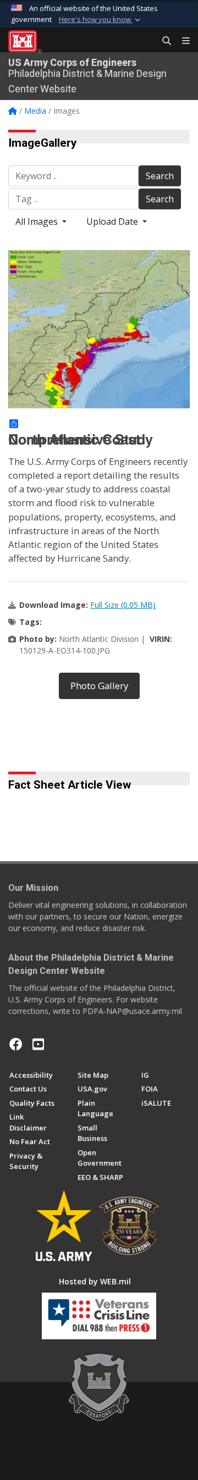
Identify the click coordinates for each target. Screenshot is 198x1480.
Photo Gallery (99, 685)
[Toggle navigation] (181, 41)
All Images (37, 221)
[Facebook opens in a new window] (16, 1044)
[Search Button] (163, 41)
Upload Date (113, 221)
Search (160, 176)
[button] (100, 19)
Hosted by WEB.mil (95, 1281)
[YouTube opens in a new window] (38, 1044)
